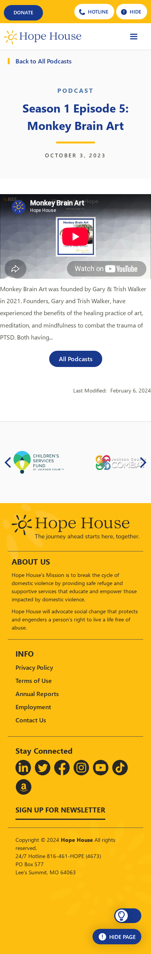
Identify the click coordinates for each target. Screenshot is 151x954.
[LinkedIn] (23, 767)
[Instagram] (81, 767)
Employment (33, 707)
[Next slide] (143, 462)
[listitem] (38, 462)
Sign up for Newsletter (60, 809)
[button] (133, 36)
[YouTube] (100, 767)
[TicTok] (120, 767)
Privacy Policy (34, 667)
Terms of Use (33, 680)
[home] (42, 36)
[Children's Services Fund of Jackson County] (39, 462)
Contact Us (30, 720)
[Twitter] (42, 767)
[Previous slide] (8, 462)
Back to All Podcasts (43, 61)
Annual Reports (37, 693)
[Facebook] (62, 767)
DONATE (23, 12)
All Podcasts (76, 359)
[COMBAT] (121, 462)
